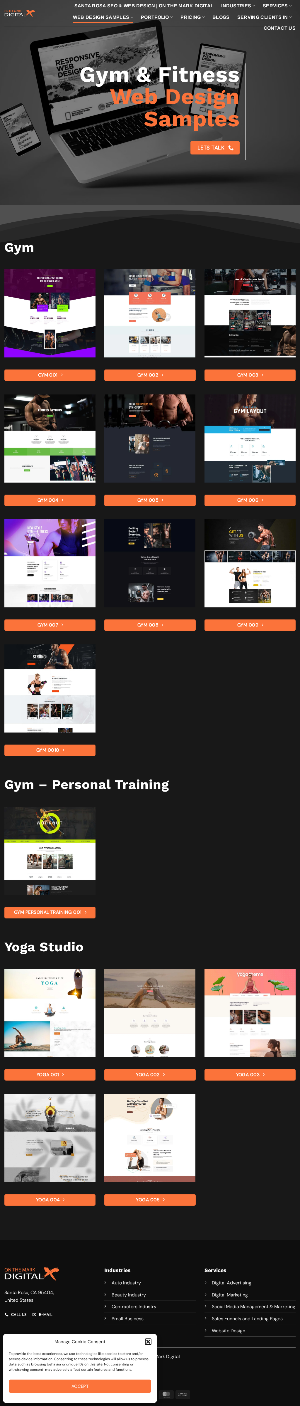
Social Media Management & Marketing (253, 1306)
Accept (80, 1386)
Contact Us (280, 28)
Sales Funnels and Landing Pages (247, 1319)
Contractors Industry (134, 1306)
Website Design (228, 1331)
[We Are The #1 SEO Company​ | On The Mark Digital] (19, 13)
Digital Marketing (230, 1295)
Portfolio (155, 17)
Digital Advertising (231, 1283)
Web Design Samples (101, 17)
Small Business (128, 1319)
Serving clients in (262, 17)
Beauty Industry (129, 1295)
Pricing (190, 17)
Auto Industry (126, 1283)
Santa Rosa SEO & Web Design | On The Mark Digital (144, 5)
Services (275, 5)
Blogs (221, 17)
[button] (148, 1342)
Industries (236, 5)
